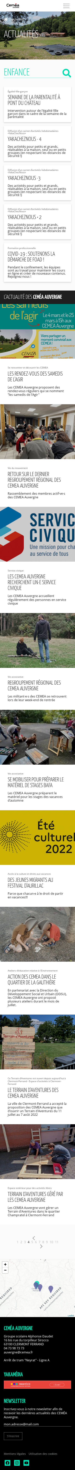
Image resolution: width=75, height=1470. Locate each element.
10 (51, 1242)
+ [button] (5, 1264)
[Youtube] (26, 1465)
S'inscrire (13, 1436)
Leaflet (71, 1315)
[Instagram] (16, 1465)
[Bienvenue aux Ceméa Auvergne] (19, 6)
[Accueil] (7, 19)
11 (56, 1242)
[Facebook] (7, 1465)
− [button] (5, 1270)
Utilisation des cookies (43, 1454)
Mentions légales (15, 1454)
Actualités (18, 19)
